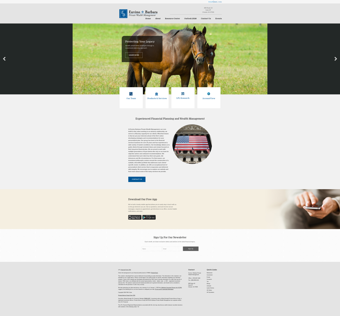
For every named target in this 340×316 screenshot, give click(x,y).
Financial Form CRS (126, 269)
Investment (209, 275)
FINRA (145, 298)
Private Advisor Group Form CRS (126, 295)
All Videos (209, 290)
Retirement (209, 272)
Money (208, 283)
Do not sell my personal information (164, 289)
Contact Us (137, 179)
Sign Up (190, 248)
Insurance (209, 279)
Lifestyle (209, 285)
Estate (208, 277)
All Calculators (210, 292)
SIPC (149, 298)
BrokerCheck (154, 272)
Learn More (134, 55)
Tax (208, 281)
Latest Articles (210, 288)
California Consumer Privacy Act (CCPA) (171, 287)
